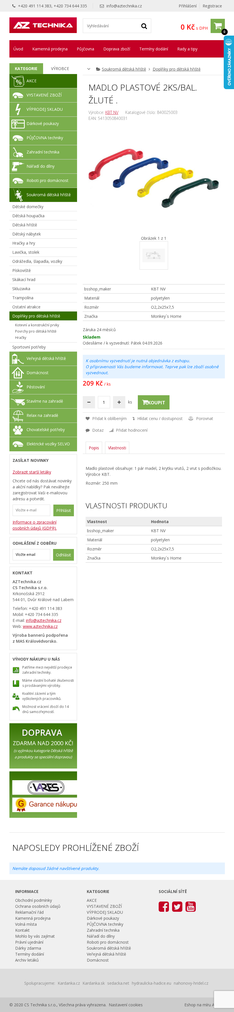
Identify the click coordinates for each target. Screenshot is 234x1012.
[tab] (26, 68)
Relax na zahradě (42, 415)
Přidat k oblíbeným (109, 418)
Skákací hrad (23, 279)
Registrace (212, 6)
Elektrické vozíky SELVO (48, 443)
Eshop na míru (197, 1004)
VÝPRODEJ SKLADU (45, 109)
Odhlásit (63, 555)
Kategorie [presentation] (26, 68)
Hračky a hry (23, 243)
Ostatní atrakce (26, 307)
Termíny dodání (153, 49)
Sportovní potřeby (29, 347)
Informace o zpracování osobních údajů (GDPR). (35, 525)
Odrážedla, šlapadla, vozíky (37, 261)
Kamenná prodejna (50, 49)
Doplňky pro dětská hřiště (177, 69)
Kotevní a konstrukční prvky (37, 325)
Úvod (18, 49)
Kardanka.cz (69, 983)
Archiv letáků (27, 960)
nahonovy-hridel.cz (191, 983)
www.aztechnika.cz (40, 626)
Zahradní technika (43, 152)
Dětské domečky (27, 206)
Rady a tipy (187, 49)
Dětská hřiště (24, 225)
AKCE (32, 80)
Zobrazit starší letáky (32, 472)
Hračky (20, 337)
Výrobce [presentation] (60, 68)
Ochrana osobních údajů (37, 906)
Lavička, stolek (25, 252)
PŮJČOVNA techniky (45, 137)
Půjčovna (85, 49)
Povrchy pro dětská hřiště (36, 331)
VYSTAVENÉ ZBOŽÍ (44, 95)
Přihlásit (63, 510)
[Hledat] (144, 25)
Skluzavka (21, 288)
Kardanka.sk (93, 983)
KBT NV (111, 112)
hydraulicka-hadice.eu (151, 983)
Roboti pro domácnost (47, 180)
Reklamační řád (29, 912)
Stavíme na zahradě (45, 401)
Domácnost (38, 372)
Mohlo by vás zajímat (35, 936)
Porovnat (204, 418)
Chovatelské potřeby (46, 429)
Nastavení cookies (126, 1004)
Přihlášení (188, 6)
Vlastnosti (117, 447)
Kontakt (22, 930)
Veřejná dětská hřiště (46, 358)
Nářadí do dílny (41, 166)
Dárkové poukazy (43, 123)
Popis (94, 447)
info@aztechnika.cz (124, 6)
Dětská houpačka (28, 215)
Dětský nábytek (26, 234)
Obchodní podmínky (33, 900)
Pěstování (36, 387)
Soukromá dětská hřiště (124, 69)
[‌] (164, 906)
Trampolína (22, 297)
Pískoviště (21, 270)
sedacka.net (118, 983)
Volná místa (26, 924)
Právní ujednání (29, 942)
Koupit (156, 403)
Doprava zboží (116, 49)
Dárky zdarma (28, 948)
